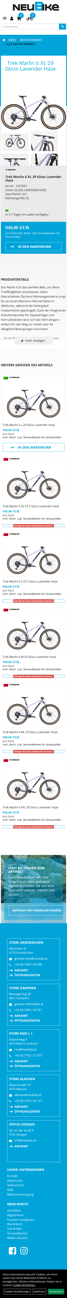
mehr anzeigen (35, 341)
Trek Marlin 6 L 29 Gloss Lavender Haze (29, 425)
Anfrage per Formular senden (36, 910)
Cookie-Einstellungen (17, 1291)
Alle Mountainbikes (21, 44)
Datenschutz (15, 1185)
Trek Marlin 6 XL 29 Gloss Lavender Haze (30, 65)
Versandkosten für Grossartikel (41, 437)
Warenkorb (14, 1224)
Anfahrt (21, 970)
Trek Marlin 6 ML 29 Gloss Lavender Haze (30, 732)
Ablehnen (39, 1291)
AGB (10, 1190)
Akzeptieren (56, 1291)
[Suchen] (62, 27)
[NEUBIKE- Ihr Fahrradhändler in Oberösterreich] (36, 6)
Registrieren (15, 1215)
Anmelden (14, 1210)
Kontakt (12, 1176)
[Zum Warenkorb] (19, 19)
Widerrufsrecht (17, 1238)
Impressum (15, 1180)
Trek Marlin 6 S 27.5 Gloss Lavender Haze (30, 581)
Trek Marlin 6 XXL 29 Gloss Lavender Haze (30, 807)
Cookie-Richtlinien (24, 1285)
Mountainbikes (31, 40)
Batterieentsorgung (20, 1194)
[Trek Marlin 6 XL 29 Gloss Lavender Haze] (33, 105)
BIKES (12, 40)
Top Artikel (14, 1229)
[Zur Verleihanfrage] (29, 19)
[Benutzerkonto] (11, 18)
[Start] (4, 40)
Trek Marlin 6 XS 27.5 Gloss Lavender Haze (31, 506)
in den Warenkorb (34, 246)
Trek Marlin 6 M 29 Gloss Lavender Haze (29, 657)
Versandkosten (17, 1233)
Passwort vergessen (20, 1220)
